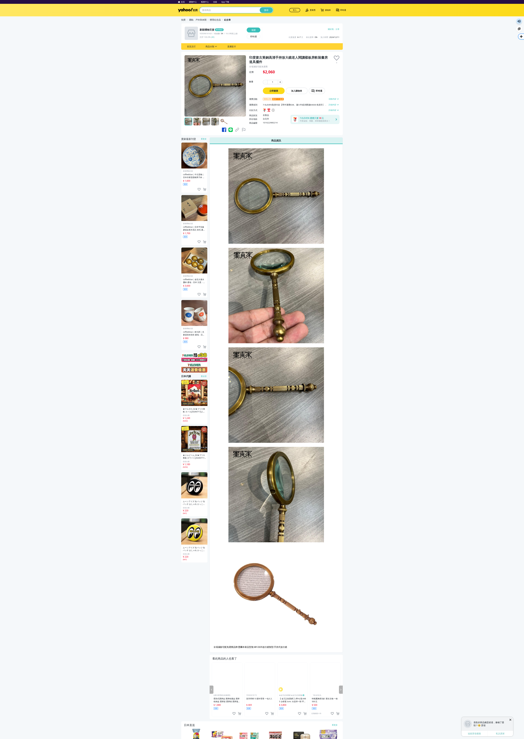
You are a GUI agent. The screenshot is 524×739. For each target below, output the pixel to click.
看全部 (204, 376)
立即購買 (273, 90)
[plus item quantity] (280, 82)
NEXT (341, 690)
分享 (337, 29)
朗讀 (519, 21)
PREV (211, 690)
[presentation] (337, 58)
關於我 (331, 29)
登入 (295, 10)
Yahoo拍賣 (188, 10)
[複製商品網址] (237, 130)
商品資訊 (276, 140)
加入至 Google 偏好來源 (519, 29)
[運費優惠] (194, 368)
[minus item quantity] (265, 82)
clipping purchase (239, 713)
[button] (191, 46)
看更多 (204, 139)
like (234, 713)
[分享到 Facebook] (224, 130)
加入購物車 (296, 90)
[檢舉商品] (244, 130)
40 (213, 37)
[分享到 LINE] (230, 130)
